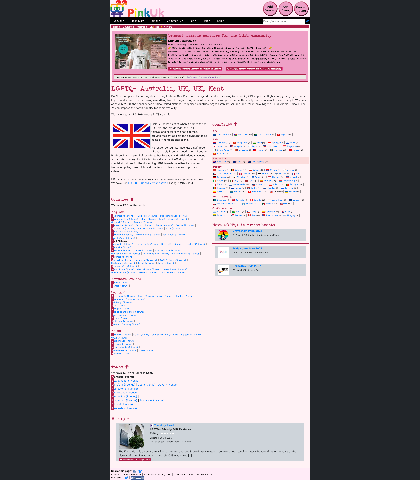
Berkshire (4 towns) (148, 216)
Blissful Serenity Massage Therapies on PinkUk (197, 68)
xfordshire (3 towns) (123, 257)
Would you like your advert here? (204, 77)
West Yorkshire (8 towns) (124, 272)
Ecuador (221, 215)
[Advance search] (307, 21)
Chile (253, 211)
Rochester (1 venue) (152, 400)
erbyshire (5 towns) (122, 225)
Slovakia (271, 188)
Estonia (265, 173)
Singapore (292, 146)
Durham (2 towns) (185, 225)
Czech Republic (224, 173)
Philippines (271, 146)
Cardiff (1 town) (141, 334)
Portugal (294, 184)
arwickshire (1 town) (123, 269)
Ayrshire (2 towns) (185, 296)
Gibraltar (240, 177)
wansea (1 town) (121, 353)
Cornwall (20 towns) (121, 222)
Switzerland (257, 191)
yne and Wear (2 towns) (124, 266)
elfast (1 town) (120, 286)
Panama (238, 215)
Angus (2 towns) (146, 296)
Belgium (238, 170)
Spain (219, 191)
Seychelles (243, 134)
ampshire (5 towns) (122, 234)
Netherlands (239, 184)
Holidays (136, 20)
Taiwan (260, 150)
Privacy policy (165, 474)
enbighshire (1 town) (123, 341)
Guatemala (251, 203)
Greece (258, 177)
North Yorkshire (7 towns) (167, 250)
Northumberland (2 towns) (156, 253)
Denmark (247, 173)
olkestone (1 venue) (125, 388)
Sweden (238, 191)
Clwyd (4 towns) (119, 338)
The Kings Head (164, 425)
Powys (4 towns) (146, 350)
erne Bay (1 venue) (124, 396)
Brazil (239, 211)
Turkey (296, 150)
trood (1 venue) (122, 404)
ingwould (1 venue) (124, 400)
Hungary (276, 177)
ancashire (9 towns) (122, 244)
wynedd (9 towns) (122, 344)
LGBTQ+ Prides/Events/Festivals (148, 183)
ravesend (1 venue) (125, 392)
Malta (219, 184)
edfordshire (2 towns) (123, 216)
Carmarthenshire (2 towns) (165, 334)
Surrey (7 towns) (165, 263)
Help (206, 20)
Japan (220, 146)
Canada (257, 200)
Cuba (287, 211)
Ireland (220, 181)
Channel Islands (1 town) (153, 219)
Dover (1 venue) (168, 384)
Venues (117, 20)
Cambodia (222, 142)
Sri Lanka (243, 150)
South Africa (264, 134)
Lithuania (268, 181)
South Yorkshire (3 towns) (172, 260)
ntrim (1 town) (119, 282)
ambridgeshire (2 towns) (125, 219)
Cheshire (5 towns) (177, 219)
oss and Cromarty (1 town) (126, 324)
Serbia (254, 188)
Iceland (293, 177)
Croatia (273, 170)
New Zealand (258, 161)
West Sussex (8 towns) (175, 269)
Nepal (254, 146)
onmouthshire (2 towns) (125, 347)
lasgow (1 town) (121, 308)
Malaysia (237, 146)
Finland (282, 173)
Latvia (252, 181)
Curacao (297, 200)
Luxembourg (289, 181)
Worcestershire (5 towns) (173, 272)
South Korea (223, 150)
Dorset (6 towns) (164, 225)
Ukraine (293, 191)
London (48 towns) (195, 244)
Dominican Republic (226, 203)
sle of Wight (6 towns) (123, 238)
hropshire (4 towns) (122, 260)
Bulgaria (257, 170)
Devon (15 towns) (144, 225)
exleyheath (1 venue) (125, 380)
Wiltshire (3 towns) (148, 272)
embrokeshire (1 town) (124, 350)
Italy (236, 181)
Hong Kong (242, 142)
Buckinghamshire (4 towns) (174, 216)
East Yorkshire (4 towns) (150, 228)
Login (220, 20)
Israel (292, 142)
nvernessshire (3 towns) (124, 315)
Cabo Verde (223, 134)
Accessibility (149, 474)
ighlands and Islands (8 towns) (128, 312)
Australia (221, 161)
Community (174, 20)
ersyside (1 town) (121, 247)
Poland (276, 184)
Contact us (116, 474)
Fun (192, 20)
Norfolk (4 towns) (143, 250)
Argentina (222, 211)
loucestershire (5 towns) (125, 231)
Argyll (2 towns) (165, 296)
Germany (221, 177)
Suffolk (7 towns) (146, 263)
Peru (254, 215)
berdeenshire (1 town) (123, 296)
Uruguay (291, 215)
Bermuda (239, 200)
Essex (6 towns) (173, 228)
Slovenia (288, 188)
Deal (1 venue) (146, 384)
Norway (259, 184)
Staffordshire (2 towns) (123, 263)
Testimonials (180, 474)
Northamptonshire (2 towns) (125, 253)
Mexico (269, 203)
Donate (191, 474)
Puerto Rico (272, 215)
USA (285, 203)
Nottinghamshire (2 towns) (185, 253)
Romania (221, 188)
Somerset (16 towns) (146, 260)
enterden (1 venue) (124, 408)
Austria (220, 170)
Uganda (285, 134)
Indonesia (276, 142)
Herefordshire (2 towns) (148, 234)
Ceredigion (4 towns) (191, 334)
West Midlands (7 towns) (149, 269)
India (259, 142)
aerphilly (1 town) (121, 334)
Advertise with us (132, 474)
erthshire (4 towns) (122, 321)
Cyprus (290, 170)
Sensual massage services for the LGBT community (255, 68)
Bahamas (221, 200)
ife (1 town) (118, 305)
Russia (238, 188)
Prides (154, 20)
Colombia (270, 211)
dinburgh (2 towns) (122, 302)
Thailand (278, 150)
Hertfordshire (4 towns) (174, 234)
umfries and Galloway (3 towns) (128, 299)
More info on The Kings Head (136, 459)
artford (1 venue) (123, 384)
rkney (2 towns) (120, 318)
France (298, 173)
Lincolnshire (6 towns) (172, 244)
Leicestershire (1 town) (147, 244)
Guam (239, 161)
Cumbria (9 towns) (143, 222)
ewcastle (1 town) (121, 250)
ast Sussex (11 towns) (123, 228)
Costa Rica (277, 200)
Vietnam (221, 153)
